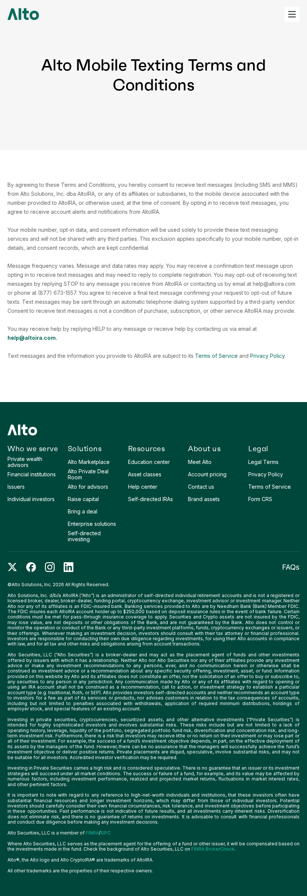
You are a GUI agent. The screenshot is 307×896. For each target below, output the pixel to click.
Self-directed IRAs (150, 499)
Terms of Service (216, 356)
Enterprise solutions (92, 524)
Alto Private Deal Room (88, 474)
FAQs (291, 567)
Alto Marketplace (89, 462)
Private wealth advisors (24, 462)
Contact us (201, 486)
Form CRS (260, 499)
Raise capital (83, 499)
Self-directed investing (84, 536)
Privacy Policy (267, 356)
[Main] (23, 14)
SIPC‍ (105, 833)
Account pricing (207, 474)
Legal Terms (263, 462)
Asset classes (144, 474)
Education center (149, 462)
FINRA (92, 833)
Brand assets (204, 499)
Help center (142, 486)
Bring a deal (82, 511)
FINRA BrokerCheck (212, 849)
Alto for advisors (88, 486)
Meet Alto (200, 462)
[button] (292, 14)
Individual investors (31, 499)
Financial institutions (31, 474)
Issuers (16, 486)
